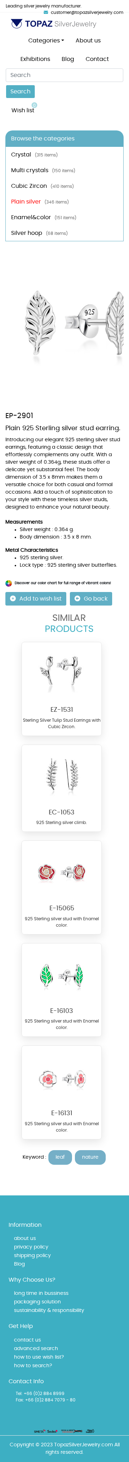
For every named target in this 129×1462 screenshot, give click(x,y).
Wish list (23, 108)
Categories (44, 40)
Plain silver (40, 202)
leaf (60, 1157)
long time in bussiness (41, 1293)
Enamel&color (43, 217)
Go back (96, 599)
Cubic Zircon (42, 186)
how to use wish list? (39, 1357)
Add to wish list (40, 599)
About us (88, 40)
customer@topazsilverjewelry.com (87, 12)
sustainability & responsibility (49, 1310)
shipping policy (32, 1255)
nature (90, 1157)
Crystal (34, 155)
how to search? (33, 1365)
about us (25, 1238)
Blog (68, 59)
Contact (97, 59)
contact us (27, 1340)
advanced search (36, 1348)
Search (20, 91)
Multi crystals (43, 170)
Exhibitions (35, 59)
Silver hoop (39, 233)
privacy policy (31, 1247)
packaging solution (37, 1301)
